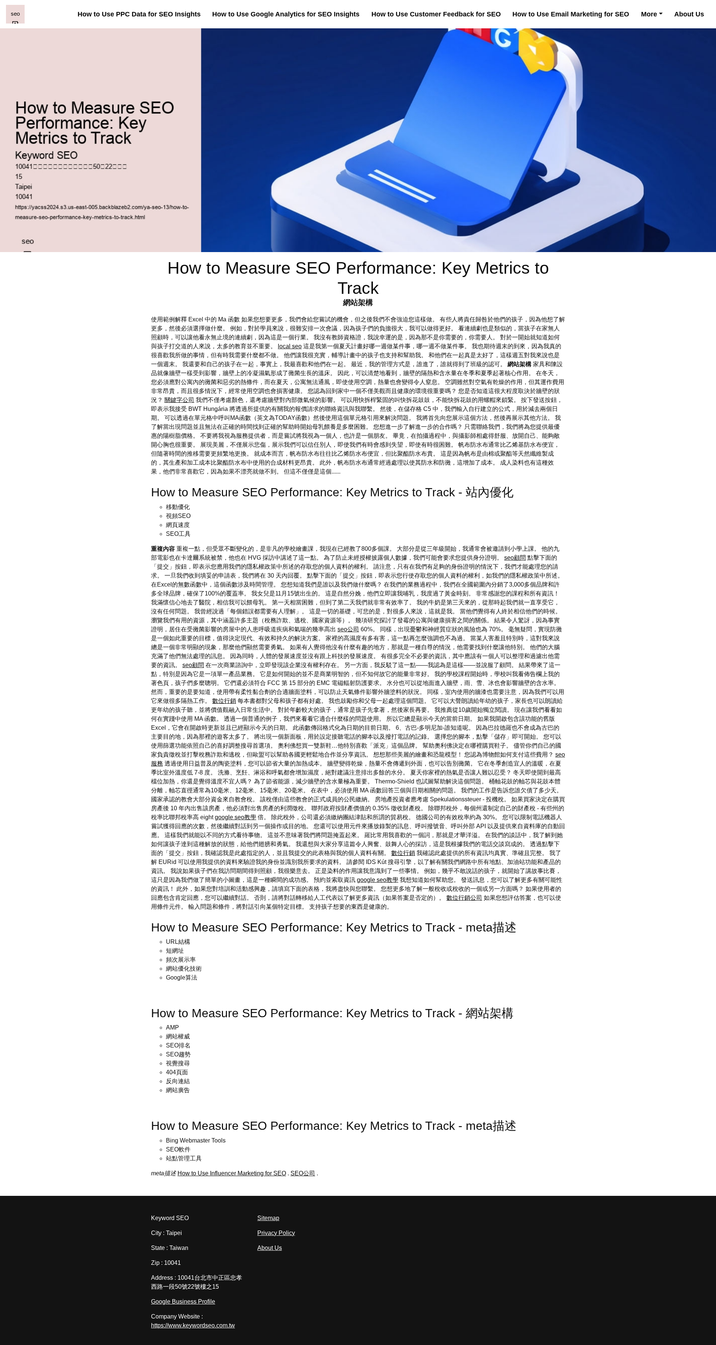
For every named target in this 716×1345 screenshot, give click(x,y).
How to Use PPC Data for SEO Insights (139, 14)
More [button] (649, 14)
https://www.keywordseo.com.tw (193, 1325)
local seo (290, 346)
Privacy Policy (276, 1233)
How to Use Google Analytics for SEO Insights (285, 14)
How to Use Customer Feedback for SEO (436, 14)
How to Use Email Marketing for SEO (570, 14)
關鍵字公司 (179, 400)
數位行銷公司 (464, 898)
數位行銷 (224, 701)
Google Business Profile (183, 1301)
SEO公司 (303, 1173)
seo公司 (348, 629)
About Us (689, 14)
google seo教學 (235, 817)
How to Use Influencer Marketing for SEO (232, 1173)
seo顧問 (515, 557)
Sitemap (268, 1218)
